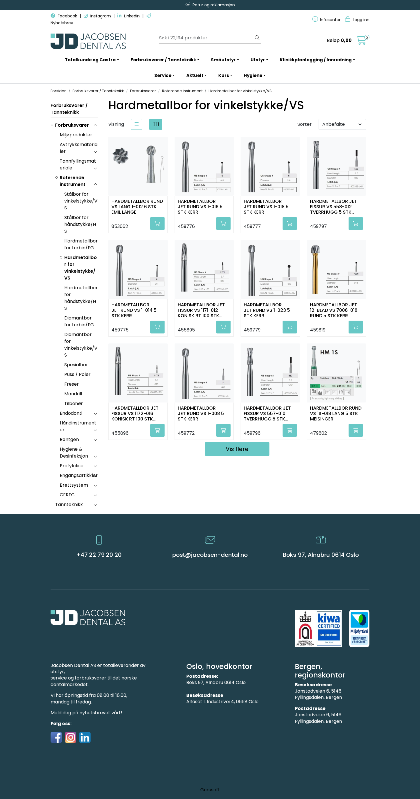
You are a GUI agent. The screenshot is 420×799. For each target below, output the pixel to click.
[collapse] (95, 125)
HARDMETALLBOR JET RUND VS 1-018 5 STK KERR (266, 206)
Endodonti (71, 413)
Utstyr (258, 60)
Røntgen (69, 439)
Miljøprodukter (76, 135)
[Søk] (257, 38)
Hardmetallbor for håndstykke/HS (81, 297)
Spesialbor (76, 364)
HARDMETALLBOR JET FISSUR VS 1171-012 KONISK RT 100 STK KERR (201, 310)
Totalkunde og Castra (90, 60)
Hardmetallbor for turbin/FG (81, 244)
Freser (71, 384)
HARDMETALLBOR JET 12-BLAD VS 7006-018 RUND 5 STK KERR (333, 310)
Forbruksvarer (72, 125)
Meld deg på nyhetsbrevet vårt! (86, 712)
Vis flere (237, 449)
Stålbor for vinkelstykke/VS (80, 201)
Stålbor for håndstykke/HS (80, 224)
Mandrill (73, 394)
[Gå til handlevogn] (361, 42)
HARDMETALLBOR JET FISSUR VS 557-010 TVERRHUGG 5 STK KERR (267, 413)
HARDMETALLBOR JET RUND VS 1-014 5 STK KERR (134, 310)
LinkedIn (132, 16)
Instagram (100, 16)
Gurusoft (210, 789)
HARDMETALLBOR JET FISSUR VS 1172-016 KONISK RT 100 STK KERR (135, 413)
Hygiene (253, 75)
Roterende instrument (72, 181)
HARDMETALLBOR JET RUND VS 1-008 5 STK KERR (201, 413)
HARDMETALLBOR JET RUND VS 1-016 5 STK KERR (200, 206)
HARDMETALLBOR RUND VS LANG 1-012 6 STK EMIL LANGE (137, 206)
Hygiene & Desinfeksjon (74, 452)
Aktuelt (194, 75)
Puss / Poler (77, 374)
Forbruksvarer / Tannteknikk (163, 60)
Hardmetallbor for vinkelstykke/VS (80, 267)
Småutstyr (223, 60)
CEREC (67, 494)
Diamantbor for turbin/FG (79, 321)
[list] (136, 124)
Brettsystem (74, 485)
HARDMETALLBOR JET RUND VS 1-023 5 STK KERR (267, 310)
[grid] (155, 124)
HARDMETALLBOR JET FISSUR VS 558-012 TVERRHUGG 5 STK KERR (333, 206)
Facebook (67, 16)
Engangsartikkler (79, 475)
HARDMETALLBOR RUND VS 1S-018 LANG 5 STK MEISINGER (335, 413)
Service (162, 75)
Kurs (223, 75)
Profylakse (71, 465)
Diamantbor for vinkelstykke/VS (80, 344)
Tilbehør (73, 403)
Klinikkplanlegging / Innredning (316, 60)
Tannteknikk (69, 504)
